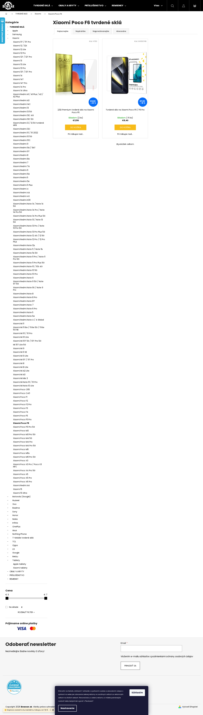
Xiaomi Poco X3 (20, 460)
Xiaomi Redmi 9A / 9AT (24, 147)
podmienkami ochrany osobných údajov (172, 656)
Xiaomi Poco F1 (20, 397)
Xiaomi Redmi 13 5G (22, 111)
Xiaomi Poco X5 (20, 474)
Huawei (15, 500)
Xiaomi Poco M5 (21, 449)
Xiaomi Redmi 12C (21, 128)
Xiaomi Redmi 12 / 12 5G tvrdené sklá (28, 124)
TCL (14, 541)
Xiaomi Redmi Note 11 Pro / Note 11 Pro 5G (29, 257)
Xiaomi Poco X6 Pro (22, 481)
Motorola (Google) (21, 496)
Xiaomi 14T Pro (20, 83)
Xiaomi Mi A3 (19, 374)
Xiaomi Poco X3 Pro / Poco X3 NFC (27, 465)
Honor (15, 515)
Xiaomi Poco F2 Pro (22, 404)
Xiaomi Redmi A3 (21, 100)
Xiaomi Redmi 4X (21, 196)
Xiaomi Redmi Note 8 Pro (25, 297)
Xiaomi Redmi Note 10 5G (25, 270)
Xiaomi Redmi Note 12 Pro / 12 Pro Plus (29, 240)
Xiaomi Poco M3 (21, 430)
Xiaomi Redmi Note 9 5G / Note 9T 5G (28, 282)
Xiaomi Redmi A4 (21, 485)
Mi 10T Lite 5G (19, 344)
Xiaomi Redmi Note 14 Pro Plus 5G (29, 215)
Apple (15, 30)
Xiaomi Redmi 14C (22, 104)
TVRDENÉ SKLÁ (17, 27)
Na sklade (15, 607)
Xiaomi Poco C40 (21, 393)
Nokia (15, 519)
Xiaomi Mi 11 (18, 323)
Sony (14, 511)
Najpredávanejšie (101, 31)
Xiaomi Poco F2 (20, 400)
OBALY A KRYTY (17, 571)
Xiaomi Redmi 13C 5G (23, 119)
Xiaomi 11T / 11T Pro (22, 41)
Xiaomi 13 (17, 60)
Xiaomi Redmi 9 (20, 143)
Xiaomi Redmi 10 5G (22, 136)
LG (13, 549)
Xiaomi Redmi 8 (20, 155)
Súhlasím (137, 692)
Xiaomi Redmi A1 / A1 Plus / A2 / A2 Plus (28, 95)
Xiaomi (15, 38)
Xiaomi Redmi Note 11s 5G (25, 253)
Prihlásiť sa (130, 665)
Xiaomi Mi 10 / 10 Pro (22, 333)
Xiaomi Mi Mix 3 (20, 378)
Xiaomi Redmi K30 (22, 200)
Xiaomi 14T (18, 79)
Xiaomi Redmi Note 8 (23, 293)
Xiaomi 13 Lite (19, 64)
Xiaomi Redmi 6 (20, 170)
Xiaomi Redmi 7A (21, 166)
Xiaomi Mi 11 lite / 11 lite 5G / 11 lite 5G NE (28, 328)
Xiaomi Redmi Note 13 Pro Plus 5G (29, 231)
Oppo (15, 545)
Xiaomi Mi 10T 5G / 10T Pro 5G (27, 340)
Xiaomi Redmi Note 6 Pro (25, 308)
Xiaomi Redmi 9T (21, 151)
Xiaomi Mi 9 (18, 348)
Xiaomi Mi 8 (18, 363)
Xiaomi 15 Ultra (20, 493)
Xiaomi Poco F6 (21, 423)
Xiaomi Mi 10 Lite (21, 337)
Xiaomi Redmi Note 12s (24, 245)
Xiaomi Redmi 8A (21, 158)
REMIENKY (14, 579)
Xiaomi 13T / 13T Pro (22, 71)
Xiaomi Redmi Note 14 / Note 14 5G (28, 205)
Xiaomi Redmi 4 (20, 188)
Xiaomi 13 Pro (19, 68)
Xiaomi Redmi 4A (21, 192)
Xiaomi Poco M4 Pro (23, 441)
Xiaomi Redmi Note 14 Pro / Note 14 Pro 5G (29, 211)
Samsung (17, 34)
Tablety (16, 560)
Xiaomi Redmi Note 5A (24, 316)
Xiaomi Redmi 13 (21, 107)
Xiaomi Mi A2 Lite (21, 370)
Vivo (14, 504)
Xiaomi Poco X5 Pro (22, 477)
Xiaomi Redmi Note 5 (23, 312)
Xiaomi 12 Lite (19, 49)
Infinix (15, 522)
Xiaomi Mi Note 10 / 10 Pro (25, 382)
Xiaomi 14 (17, 75)
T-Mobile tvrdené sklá (22, 537)
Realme (16, 508)
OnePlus (16, 526)
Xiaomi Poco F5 (20, 415)
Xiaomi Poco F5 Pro (22, 419)
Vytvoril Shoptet (190, 707)
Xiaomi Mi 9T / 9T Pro (23, 359)
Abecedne (121, 31)
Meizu (15, 556)
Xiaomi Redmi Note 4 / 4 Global (28, 319)
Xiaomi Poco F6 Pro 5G (24, 427)
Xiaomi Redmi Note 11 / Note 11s (28, 249)
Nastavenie (67, 708)
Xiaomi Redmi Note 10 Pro (25, 274)
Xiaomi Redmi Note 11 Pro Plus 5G (29, 262)
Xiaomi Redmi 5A (21, 181)
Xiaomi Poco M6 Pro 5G (24, 457)
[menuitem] (43, 5)
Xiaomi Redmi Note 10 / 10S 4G (28, 266)
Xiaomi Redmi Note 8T (24, 301)
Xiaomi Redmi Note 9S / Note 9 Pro (28, 288)
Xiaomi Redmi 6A (21, 173)
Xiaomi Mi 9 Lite (20, 355)
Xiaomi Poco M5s (21, 453)
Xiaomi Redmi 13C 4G (23, 115)
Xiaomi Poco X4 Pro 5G (24, 470)
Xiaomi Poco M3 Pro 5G (24, 434)
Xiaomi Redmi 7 (20, 162)
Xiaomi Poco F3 (20, 408)
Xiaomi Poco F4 (20, 412)
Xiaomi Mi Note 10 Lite (23, 385)
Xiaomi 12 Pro (19, 53)
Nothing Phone (19, 534)
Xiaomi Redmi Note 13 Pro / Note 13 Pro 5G (28, 227)
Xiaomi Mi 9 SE (20, 352)
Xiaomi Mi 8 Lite (20, 367)
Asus (14, 530)
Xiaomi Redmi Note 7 (23, 304)
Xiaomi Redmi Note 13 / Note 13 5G (28, 220)
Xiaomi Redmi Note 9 (23, 277)
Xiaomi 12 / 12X (20, 45)
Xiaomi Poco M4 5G (22, 438)
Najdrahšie (81, 31)
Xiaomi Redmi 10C (21, 140)
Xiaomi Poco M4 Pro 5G (24, 445)
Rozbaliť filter (25, 612)
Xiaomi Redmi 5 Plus (23, 185)
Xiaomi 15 (17, 489)
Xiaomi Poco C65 (21, 389)
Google (15, 552)
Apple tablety (19, 564)
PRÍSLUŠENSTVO (17, 575)
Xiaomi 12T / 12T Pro (22, 56)
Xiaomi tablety (20, 567)
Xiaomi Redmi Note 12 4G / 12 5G (28, 235)
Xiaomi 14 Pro (19, 86)
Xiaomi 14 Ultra (20, 90)
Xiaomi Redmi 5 (20, 177)
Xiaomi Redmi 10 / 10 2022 (25, 132)
